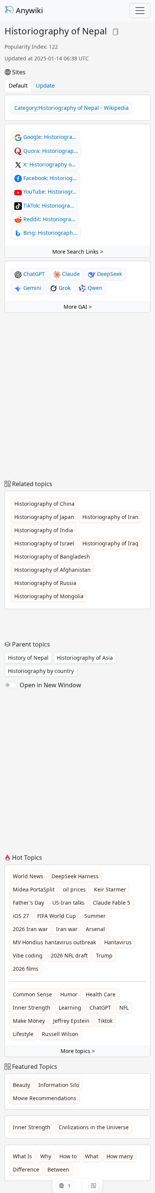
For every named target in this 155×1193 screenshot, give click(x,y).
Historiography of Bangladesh (52, 556)
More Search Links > (77, 251)
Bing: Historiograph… (49, 232)
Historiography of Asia (85, 657)
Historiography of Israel (44, 543)
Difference (26, 1169)
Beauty (21, 1084)
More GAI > (78, 306)
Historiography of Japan (44, 516)
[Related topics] (93, 1186)
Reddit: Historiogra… (48, 219)
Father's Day (28, 902)
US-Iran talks (68, 902)
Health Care (100, 994)
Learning (70, 1007)
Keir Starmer (110, 889)
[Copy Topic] (115, 31)
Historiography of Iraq (110, 543)
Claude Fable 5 (111, 902)
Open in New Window (50, 685)
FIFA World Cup (56, 915)
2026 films (25, 968)
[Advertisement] (77, 396)
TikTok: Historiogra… (48, 205)
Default (18, 85)
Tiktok (105, 1020)
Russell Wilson (60, 1034)
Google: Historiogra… (49, 136)
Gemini (31, 287)
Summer (95, 915)
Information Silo (58, 1084)
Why (45, 1156)
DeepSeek (109, 273)
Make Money (29, 1020)
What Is (22, 1156)
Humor (69, 994)
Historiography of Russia (45, 582)
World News (28, 876)
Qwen (94, 287)
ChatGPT (33, 273)
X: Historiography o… (49, 164)
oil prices (74, 889)
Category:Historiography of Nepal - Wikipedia (71, 107)
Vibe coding (28, 955)
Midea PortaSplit (34, 889)
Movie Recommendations (44, 1098)
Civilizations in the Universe (94, 1127)
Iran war (67, 929)
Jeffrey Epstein (71, 1020)
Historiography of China (44, 503)
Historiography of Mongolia (49, 596)
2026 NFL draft (69, 955)
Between (58, 1169)
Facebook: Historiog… (49, 178)
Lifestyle (23, 1034)
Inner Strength (31, 1007)
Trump (104, 955)
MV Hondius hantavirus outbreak (54, 942)
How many (119, 1156)
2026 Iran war (30, 929)
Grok (63, 287)
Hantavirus (118, 942)
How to (68, 1156)
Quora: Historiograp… (50, 150)
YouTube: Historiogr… (49, 191)
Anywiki (28, 10)
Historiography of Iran (110, 516)
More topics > (78, 1050)
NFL (124, 1007)
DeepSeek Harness (75, 876)
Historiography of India (43, 530)
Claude (70, 273)
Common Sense (32, 994)
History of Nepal (28, 657)
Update (45, 85)
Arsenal (95, 929)
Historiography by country (41, 670)
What (91, 1156)
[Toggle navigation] (139, 10)
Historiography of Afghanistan (52, 569)
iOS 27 (21, 915)
